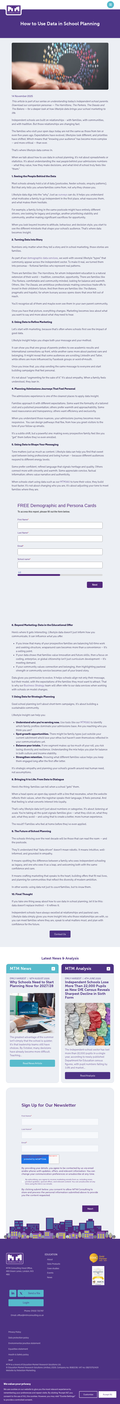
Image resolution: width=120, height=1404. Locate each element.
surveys (62, 194)
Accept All (107, 1394)
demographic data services (42, 258)
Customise (88, 1394)
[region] (60, 1391)
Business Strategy (34, 685)
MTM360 (65, 481)
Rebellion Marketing (26, 1370)
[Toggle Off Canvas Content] (110, 4)
